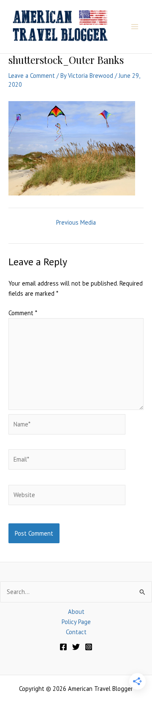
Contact (76, 632)
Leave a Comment (31, 76)
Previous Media (76, 223)
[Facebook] (63, 647)
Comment (22, 313)
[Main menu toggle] (135, 27)
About (76, 612)
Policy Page (76, 622)
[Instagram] (88, 647)
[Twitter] (76, 647)
